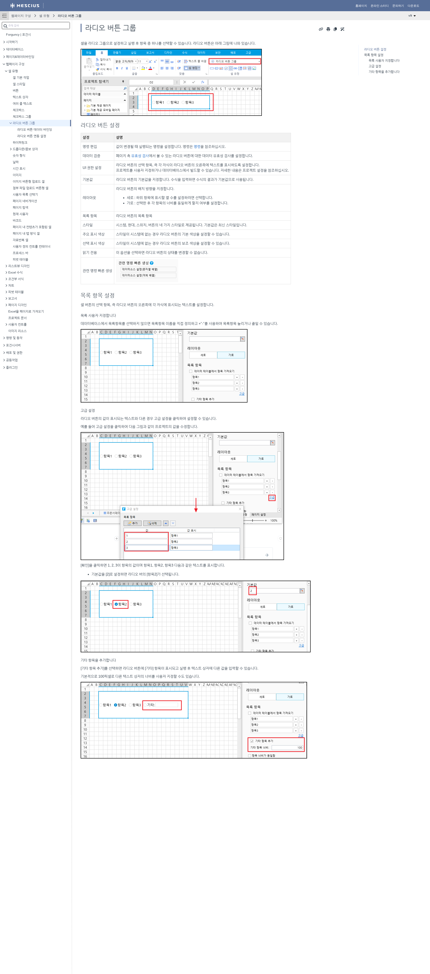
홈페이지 (361, 5)
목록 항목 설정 (373, 55)
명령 (197, 147)
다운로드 (413, 5)
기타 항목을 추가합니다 (384, 71)
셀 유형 (44, 16)
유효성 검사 (140, 156)
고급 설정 (375, 66)
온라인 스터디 (380, 5)
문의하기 (398, 5)
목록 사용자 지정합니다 (384, 60)
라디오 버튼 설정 (375, 49)
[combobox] (36, 25)
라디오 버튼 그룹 (70, 16)
